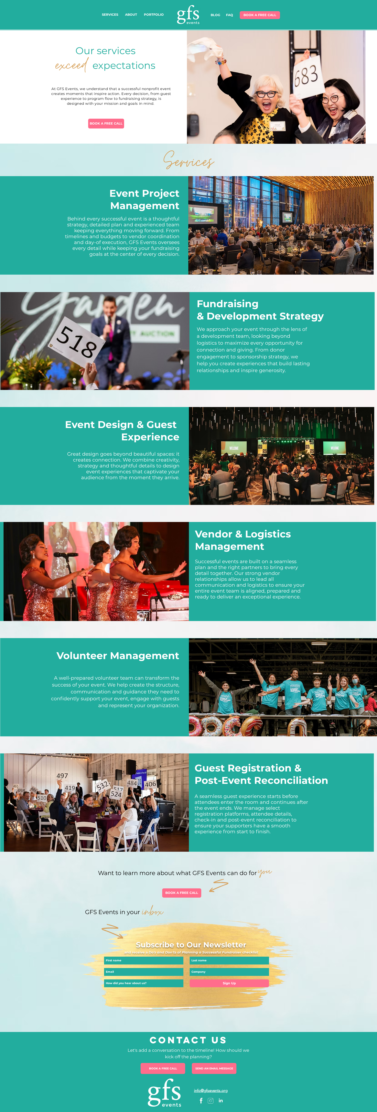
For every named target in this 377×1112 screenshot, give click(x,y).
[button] (106, 123)
